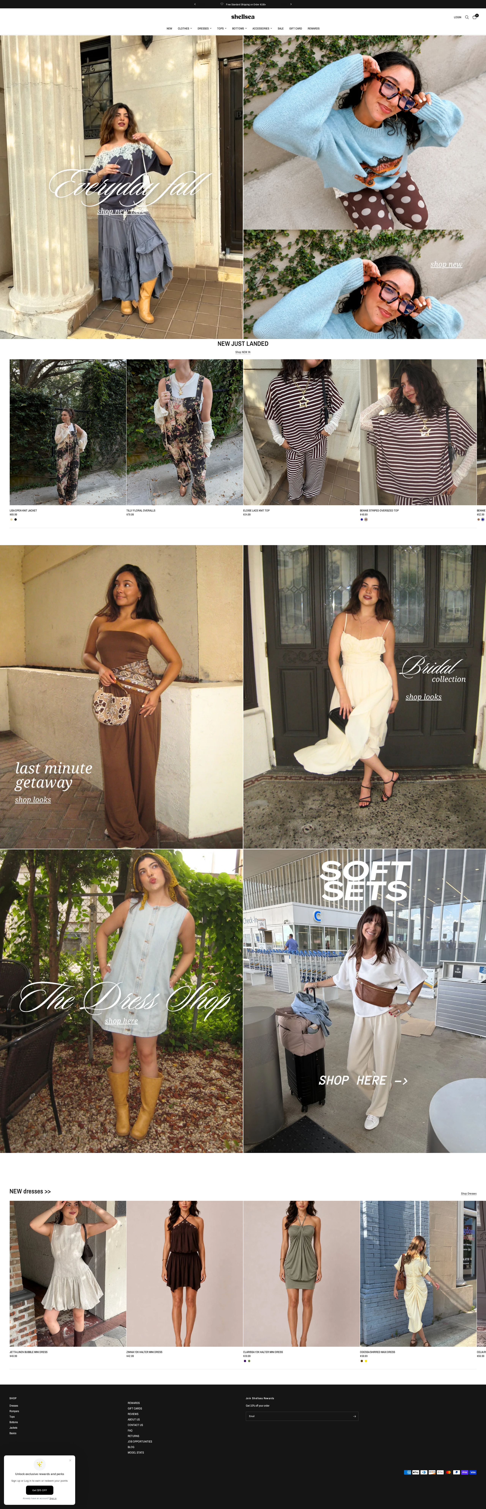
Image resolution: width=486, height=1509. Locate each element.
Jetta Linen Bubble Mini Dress (28, 1352)
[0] (474, 17)
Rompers (14, 1411)
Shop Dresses (469, 1193)
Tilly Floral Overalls (140, 510)
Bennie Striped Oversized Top (379, 510)
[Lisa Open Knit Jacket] (67, 432)
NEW (169, 28)
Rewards (314, 28)
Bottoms (238, 28)
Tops (220, 28)
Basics (12, 1433)
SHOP (13, 1398)
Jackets (13, 1428)
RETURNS (133, 1436)
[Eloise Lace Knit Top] (301, 432)
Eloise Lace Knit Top (256, 510)
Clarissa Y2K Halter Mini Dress (263, 1352)
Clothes (183, 28)
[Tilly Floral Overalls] (184, 432)
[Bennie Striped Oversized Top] (418, 432)
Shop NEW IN (242, 352)
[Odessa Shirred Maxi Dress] (418, 1274)
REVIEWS (133, 1414)
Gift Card (295, 28)
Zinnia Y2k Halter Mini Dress (144, 1352)
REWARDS (134, 1403)
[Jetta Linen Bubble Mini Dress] (67, 1274)
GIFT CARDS (135, 1408)
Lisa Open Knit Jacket (23, 510)
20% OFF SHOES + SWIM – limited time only (243, 4)
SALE (281, 28)
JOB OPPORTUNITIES (140, 1441)
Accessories (260, 28)
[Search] (467, 17)
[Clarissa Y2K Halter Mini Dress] (301, 1274)
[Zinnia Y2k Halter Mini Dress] (184, 1274)
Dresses (203, 28)
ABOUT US (134, 1419)
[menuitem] (169, 28)
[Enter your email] (354, 1416)
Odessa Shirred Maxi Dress (377, 1352)
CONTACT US (135, 1425)
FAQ (130, 1430)
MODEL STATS (136, 1452)
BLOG (131, 1447)
